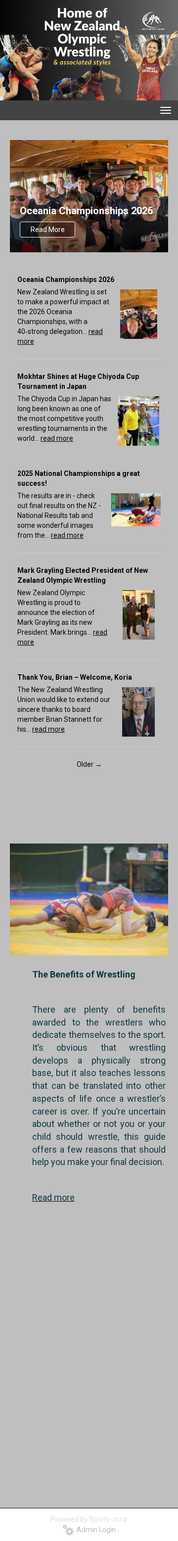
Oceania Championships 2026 (86, 211)
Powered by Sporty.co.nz (89, 1519)
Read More (48, 229)
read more (57, 438)
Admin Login (95, 1530)
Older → (89, 764)
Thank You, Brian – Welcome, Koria (74, 677)
